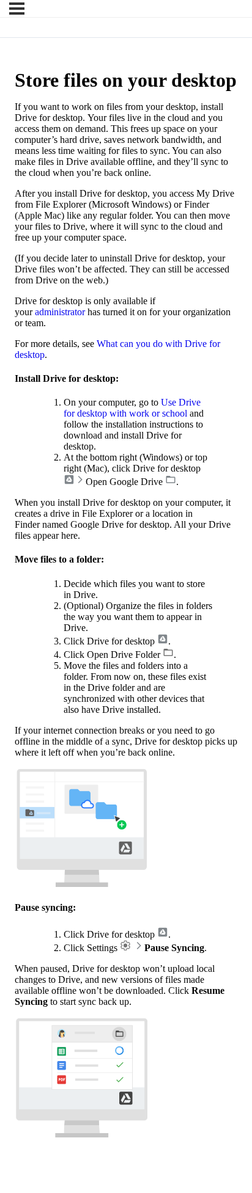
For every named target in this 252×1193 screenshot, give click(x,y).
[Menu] (17, 8)
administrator (60, 312)
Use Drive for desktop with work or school (132, 407)
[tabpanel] (126, 620)
